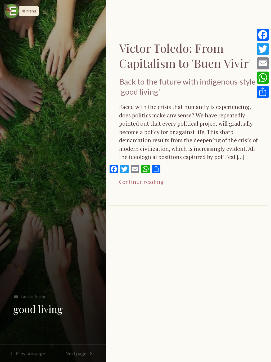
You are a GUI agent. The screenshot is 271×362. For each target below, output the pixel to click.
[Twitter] (263, 49)
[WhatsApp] (263, 77)
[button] (28, 11)
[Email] (263, 63)
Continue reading (141, 182)
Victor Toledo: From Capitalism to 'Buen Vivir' (185, 55)
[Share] (263, 92)
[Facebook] (263, 35)
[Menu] (11, 11)
